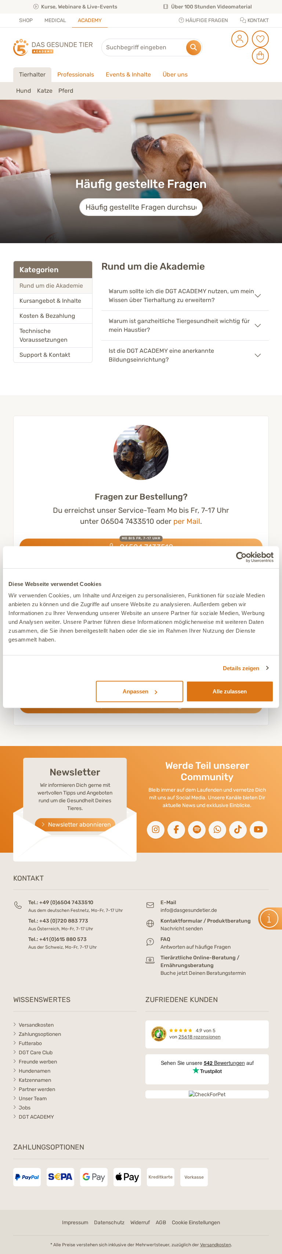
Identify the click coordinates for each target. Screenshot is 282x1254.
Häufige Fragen (206, 20)
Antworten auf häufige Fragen (195, 947)
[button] (270, 918)
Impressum (75, 1222)
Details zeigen (241, 668)
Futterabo (30, 1043)
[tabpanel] (141, 91)
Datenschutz (109, 1222)
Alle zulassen (230, 691)
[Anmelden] (238, 39)
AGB (161, 1222)
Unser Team (33, 1098)
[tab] (53, 286)
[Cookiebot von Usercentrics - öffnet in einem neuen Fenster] (241, 556)
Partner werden (37, 1089)
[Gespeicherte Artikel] (259, 39)
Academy (90, 20)
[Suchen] (193, 47)
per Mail (186, 521)
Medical (55, 20)
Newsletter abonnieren (79, 824)
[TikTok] (238, 830)
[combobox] (152, 47)
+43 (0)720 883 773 (63, 921)
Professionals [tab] (75, 74)
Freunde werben (38, 1062)
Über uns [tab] (175, 74)
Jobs (24, 1108)
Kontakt (257, 20)
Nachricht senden (181, 929)
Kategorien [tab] (38, 269)
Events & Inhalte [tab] (128, 74)
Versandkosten (36, 1025)
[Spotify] (197, 830)
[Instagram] (155, 830)
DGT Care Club (36, 1052)
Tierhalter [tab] (32, 74)
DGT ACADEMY (36, 1117)
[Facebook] (176, 830)
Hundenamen (34, 1071)
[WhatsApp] (217, 830)
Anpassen (135, 691)
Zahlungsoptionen (40, 1034)
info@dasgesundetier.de (188, 910)
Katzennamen (35, 1080)
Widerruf (140, 1222)
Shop (26, 20)
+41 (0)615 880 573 (63, 939)
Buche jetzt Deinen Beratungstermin (203, 973)
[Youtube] (258, 830)
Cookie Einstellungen (196, 1222)
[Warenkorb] (259, 55)
